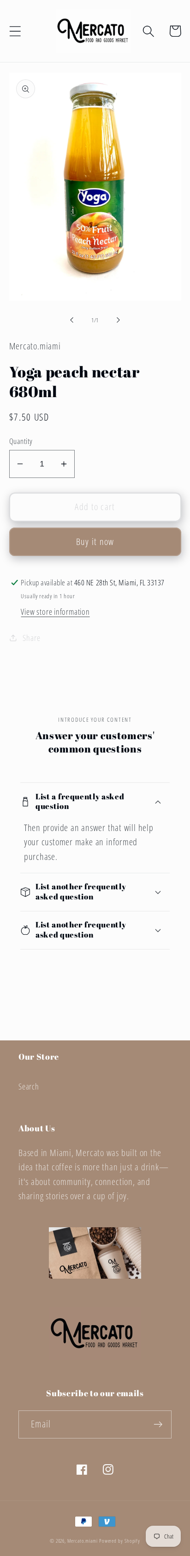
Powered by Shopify (119, 1540)
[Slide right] (118, 320)
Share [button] (31, 637)
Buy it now (95, 541)
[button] (15, 31)
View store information (55, 611)
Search (28, 1086)
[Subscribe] (158, 1424)
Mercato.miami (82, 1540)
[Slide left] (71, 320)
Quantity (21, 441)
